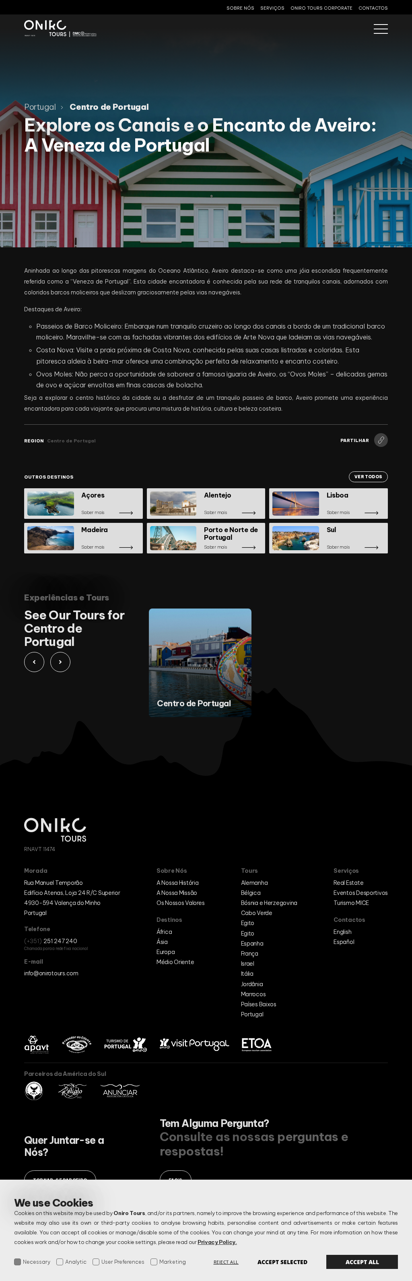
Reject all (226, 1262)
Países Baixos (258, 1004)
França (249, 953)
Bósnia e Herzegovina (269, 903)
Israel (247, 963)
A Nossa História (178, 882)
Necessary (36, 1261)
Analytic (76, 1261)
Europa (166, 952)
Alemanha (254, 882)
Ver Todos (368, 476)
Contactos (373, 8)
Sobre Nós (240, 8)
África (164, 932)
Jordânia (252, 984)
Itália (247, 973)
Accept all (362, 1262)
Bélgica (251, 892)
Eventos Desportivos (361, 892)
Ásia (162, 942)
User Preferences (122, 1261)
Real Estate (348, 882)
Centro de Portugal (71, 441)
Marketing (172, 1261)
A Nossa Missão (177, 892)
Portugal (252, 1014)
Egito (248, 923)
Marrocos (253, 994)
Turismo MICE (351, 903)
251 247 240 (60, 941)
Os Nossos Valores (180, 903)
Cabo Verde (256, 913)
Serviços (272, 8)
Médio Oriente (175, 962)
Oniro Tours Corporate (321, 8)
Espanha (252, 943)
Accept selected (282, 1262)
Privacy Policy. (217, 1242)
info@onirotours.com (51, 973)
